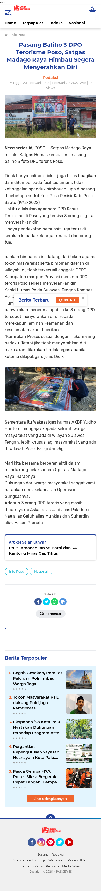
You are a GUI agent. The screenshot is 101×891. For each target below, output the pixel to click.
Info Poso (16, 571)
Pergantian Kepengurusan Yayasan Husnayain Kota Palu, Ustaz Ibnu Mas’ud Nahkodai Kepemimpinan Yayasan (37, 752)
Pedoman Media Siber (63, 866)
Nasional (77, 23)
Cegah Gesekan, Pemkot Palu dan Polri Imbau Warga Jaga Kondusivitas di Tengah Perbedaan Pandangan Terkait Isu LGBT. (37, 678)
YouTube (72, 848)
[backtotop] (50, 818)
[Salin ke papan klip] (63, 601)
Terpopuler (32, 23)
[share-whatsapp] (54, 601)
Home (10, 23)
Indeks (55, 23)
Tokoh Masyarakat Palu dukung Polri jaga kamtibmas (36, 703)
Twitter (62, 848)
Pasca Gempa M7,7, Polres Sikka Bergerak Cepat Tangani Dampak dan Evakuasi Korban (36, 777)
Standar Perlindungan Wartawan (38, 860)
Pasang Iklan (78, 860)
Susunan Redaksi (50, 854)
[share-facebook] (38, 601)
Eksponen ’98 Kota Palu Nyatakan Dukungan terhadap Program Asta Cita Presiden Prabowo (36, 727)
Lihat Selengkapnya (49, 799)
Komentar (53, 614)
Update (69, 300)
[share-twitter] (46, 601)
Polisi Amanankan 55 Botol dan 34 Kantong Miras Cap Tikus (43, 550)
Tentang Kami (32, 866)
